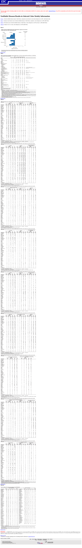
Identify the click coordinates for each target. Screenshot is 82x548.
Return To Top (3, 535)
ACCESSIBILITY (45, 539)
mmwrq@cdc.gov (31, 536)
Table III (2, 24)
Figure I (2, 18)
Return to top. (3, 52)
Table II (2, 22)
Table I (2, 20)
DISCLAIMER (40, 539)
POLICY (36, 539)
